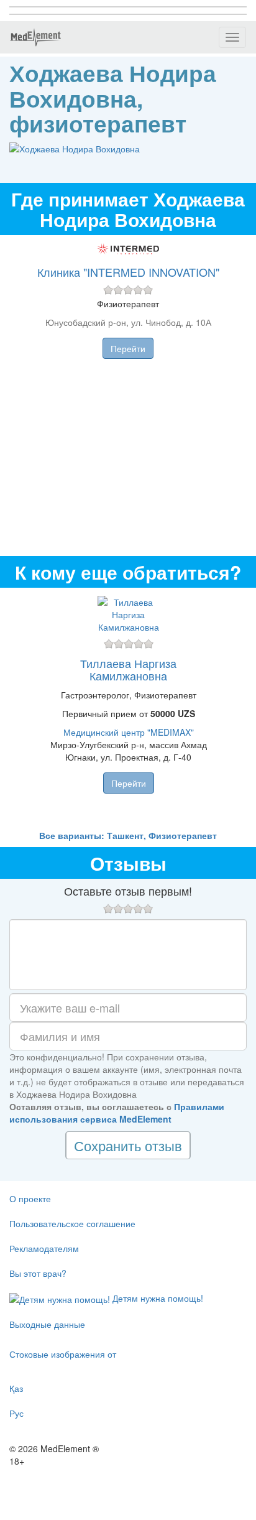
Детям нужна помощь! (156, 1298)
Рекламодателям (44, 1248)
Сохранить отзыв (128, 1145)
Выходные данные (47, 1324)
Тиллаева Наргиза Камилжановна (128, 669)
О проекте (30, 1198)
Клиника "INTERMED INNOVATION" (128, 272)
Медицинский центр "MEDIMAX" (128, 732)
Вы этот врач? (37, 1273)
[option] (128, 708)
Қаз (16, 1388)
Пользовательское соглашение (72, 1223)
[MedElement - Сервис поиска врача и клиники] (35, 37)
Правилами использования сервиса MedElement (116, 1112)
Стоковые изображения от (62, 1354)
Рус (16, 1413)
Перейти (128, 348)
